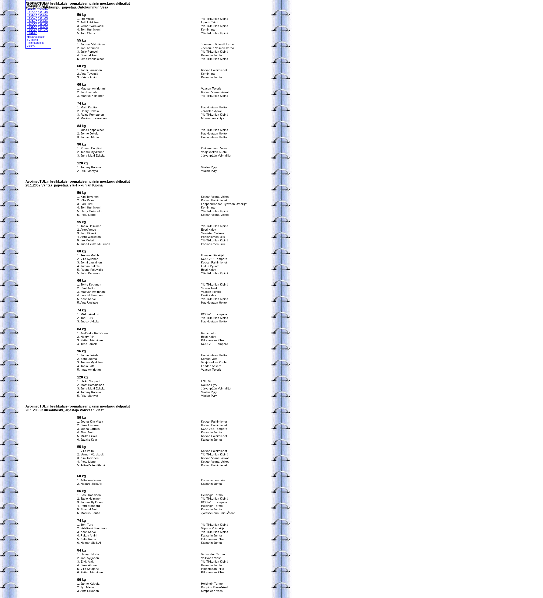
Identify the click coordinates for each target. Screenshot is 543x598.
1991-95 (43, 24)
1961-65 (32, 33)
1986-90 (43, 21)
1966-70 (43, 9)
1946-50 (32, 24)
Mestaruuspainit (36, 36)
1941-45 (32, 21)
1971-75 (43, 12)
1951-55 (32, 27)
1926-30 (32, 12)
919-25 (31, 9)
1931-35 (32, 15)
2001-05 (43, 30)
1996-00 (43, 27)
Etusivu (31, 45)
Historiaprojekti (35, 42)
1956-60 (32, 30)
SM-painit (32, 39)
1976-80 (43, 15)
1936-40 (32, 18)
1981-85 (43, 18)
